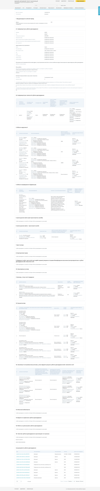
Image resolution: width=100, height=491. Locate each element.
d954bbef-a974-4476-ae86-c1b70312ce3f (22, 475)
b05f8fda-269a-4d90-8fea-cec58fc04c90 (22, 456)
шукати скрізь (63, 5)
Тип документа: (28, 7)
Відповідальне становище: (68, 7)
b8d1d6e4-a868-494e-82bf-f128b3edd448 (23, 467)
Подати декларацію (80, 1)
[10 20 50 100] (19, 481)
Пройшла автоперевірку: (79, 7)
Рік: (23, 7)
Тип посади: (35, 7)
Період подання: (51, 7)
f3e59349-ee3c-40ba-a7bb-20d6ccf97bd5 (23, 459)
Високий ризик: (58, 7)
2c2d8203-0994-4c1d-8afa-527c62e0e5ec (23, 464)
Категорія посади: (43, 7)
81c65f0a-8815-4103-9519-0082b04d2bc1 (23, 472)
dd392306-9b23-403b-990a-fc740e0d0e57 (23, 477)
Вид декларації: (17, 7)
